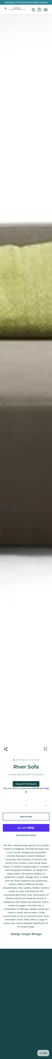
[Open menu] (45, 9)
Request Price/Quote (26, 784)
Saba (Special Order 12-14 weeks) (27, 774)
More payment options (26, 835)
